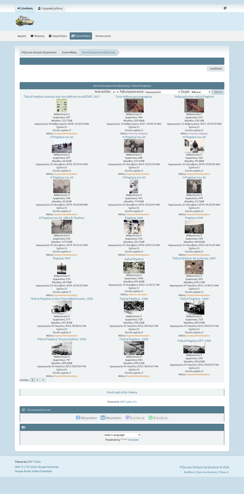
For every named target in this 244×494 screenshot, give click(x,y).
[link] (86, 417)
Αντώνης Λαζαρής (138, 133)
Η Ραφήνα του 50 (61, 137)
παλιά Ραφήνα (134, 259)
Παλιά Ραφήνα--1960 (134, 298)
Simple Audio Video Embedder (33, 471)
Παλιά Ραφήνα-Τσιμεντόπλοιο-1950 (61, 339)
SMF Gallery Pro (128, 401)
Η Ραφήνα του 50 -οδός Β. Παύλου (61, 217)
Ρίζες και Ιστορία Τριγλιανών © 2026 (204, 467)
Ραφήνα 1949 (134, 217)
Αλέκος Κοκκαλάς (138, 294)
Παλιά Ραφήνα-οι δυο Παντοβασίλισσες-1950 (62, 298)
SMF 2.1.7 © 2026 (26, 466)
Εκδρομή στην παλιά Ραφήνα (194, 96)
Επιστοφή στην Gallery (122, 392)
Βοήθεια (189, 472)
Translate (133, 439)
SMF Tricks (34, 461)
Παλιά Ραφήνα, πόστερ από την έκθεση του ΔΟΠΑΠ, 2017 (62, 96)
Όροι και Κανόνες (206, 472)
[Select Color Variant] (225, 8)
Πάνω (223, 472)
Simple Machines (48, 466)
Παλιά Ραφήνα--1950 (134, 339)
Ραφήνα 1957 (62, 258)
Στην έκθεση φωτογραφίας (134, 96)
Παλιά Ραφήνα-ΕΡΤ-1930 (194, 340)
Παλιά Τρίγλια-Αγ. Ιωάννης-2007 (194, 258)
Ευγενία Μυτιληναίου (65, 133)
